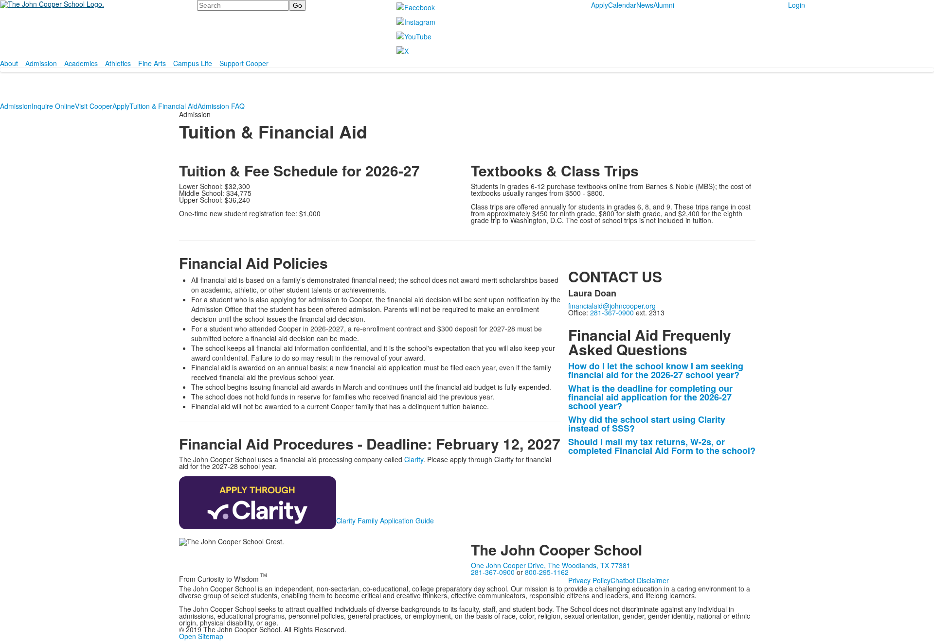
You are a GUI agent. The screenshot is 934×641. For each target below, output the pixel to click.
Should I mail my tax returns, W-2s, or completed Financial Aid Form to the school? (661, 446)
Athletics (118, 63)
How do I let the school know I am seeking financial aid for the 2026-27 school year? (655, 370)
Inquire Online (53, 106)
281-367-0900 (612, 312)
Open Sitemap (201, 636)
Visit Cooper (93, 106)
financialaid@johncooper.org (612, 306)
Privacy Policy (589, 580)
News (644, 5)
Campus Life (192, 63)
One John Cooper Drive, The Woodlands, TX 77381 (550, 565)
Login (796, 5)
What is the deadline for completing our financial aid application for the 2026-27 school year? (650, 397)
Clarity (413, 459)
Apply (599, 5)
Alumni (663, 5)
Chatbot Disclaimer (640, 580)
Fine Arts (152, 63)
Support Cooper (244, 63)
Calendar (622, 5)
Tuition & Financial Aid (163, 106)
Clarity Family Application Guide (385, 520)
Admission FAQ (221, 106)
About (9, 63)
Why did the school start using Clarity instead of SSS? (646, 423)
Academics (81, 63)
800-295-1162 (547, 572)
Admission (41, 63)
